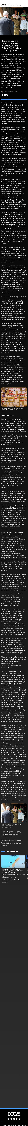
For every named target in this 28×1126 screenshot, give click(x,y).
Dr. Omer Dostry (9, 91)
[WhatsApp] (3, 95)
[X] (7, 95)
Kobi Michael (6, 880)
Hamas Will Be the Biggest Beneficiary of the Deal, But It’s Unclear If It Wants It (12, 871)
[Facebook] (5, 95)
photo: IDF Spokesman (6, 827)
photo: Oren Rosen (6, 411)
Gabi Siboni (15, 880)
